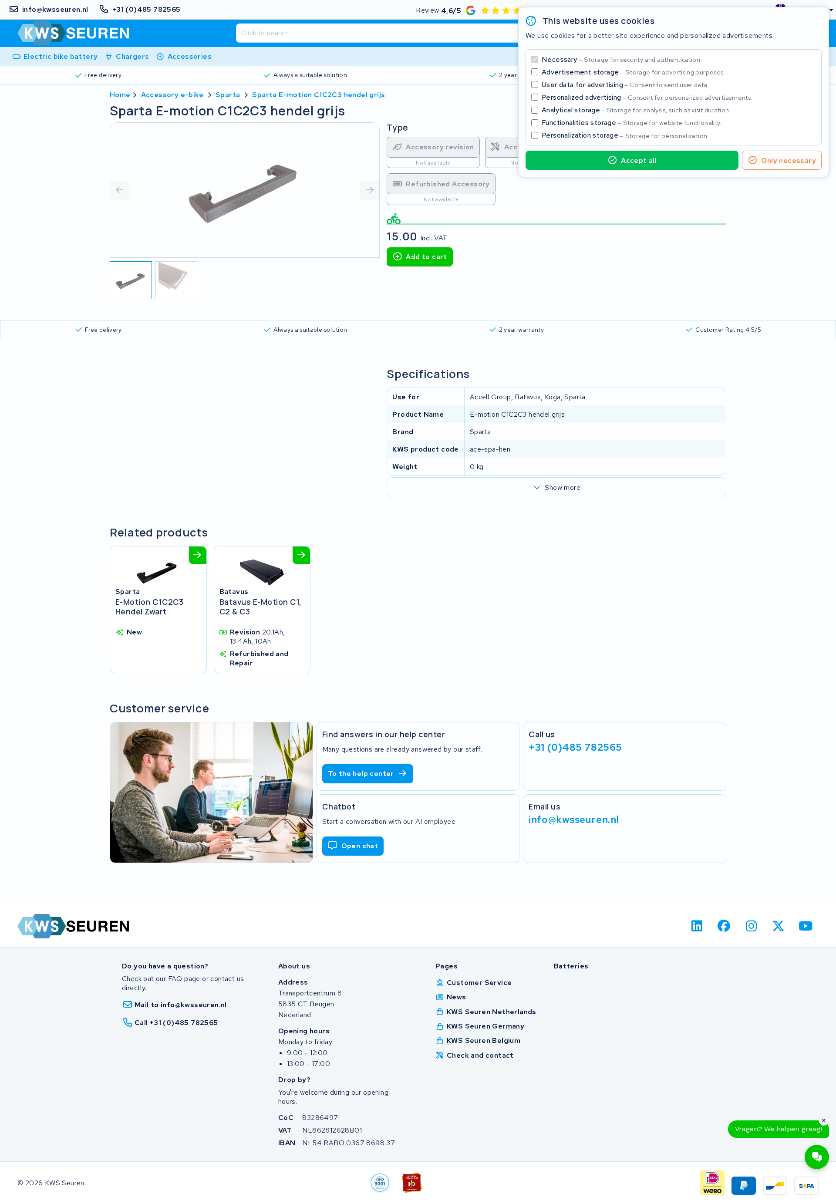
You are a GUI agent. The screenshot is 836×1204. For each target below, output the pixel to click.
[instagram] (751, 926)
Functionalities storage (631, 122)
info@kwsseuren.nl (574, 819)
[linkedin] (697, 926)
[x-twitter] (779, 926)
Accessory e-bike (172, 94)
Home (120, 94)
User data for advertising (625, 84)
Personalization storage (625, 135)
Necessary (621, 59)
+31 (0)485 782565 (575, 747)
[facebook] (724, 926)
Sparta (228, 94)
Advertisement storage (633, 72)
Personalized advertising (647, 97)
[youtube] (806, 926)
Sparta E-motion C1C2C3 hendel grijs (318, 94)
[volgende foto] (369, 190)
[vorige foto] (119, 190)
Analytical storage (636, 110)
